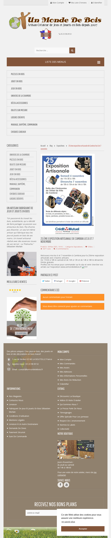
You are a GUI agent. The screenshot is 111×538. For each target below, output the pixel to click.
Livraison (13, 404)
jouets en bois (19, 235)
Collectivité (64, 429)
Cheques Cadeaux (17, 193)
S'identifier (97, 3)
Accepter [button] (83, 529)
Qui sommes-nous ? (69, 404)
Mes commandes (67, 363)
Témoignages (66, 412)
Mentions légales (17, 420)
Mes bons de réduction (70, 380)
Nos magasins (15, 396)
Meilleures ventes (17, 282)
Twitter (47, 281)
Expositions (60, 145)
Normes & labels (67, 425)
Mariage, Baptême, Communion (17, 186)
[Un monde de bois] (55, 21)
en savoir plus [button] (68, 522)
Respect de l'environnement (72, 420)
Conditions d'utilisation (19, 416)
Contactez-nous (16, 400)
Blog (51, 145)
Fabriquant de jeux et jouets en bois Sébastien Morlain (29, 410)
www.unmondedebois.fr (71, 267)
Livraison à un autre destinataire (23, 424)
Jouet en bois (15, 169)
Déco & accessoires (18, 179)
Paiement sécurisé (17, 432)
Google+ (72, 281)
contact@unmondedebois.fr (30, 369)
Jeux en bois (15, 174)
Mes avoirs (64, 367)
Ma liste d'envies (79, 3)
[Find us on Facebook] (60, 484)
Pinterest (85, 281)
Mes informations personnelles (73, 376)
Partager (59, 281)
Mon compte (58, 3)
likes (90, 247)
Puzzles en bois (16, 159)
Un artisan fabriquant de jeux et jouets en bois (20, 209)
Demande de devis (17, 428)
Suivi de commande (18, 436)
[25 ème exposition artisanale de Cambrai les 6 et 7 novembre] (68, 193)
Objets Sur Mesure (18, 164)
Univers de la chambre (20, 154)
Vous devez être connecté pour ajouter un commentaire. (67, 306)
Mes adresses (66, 371)
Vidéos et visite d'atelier (70, 400)
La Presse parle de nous (71, 408)
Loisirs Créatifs (16, 198)
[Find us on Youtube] (66, 484)
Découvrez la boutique (70, 396)
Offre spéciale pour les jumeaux (74, 416)
